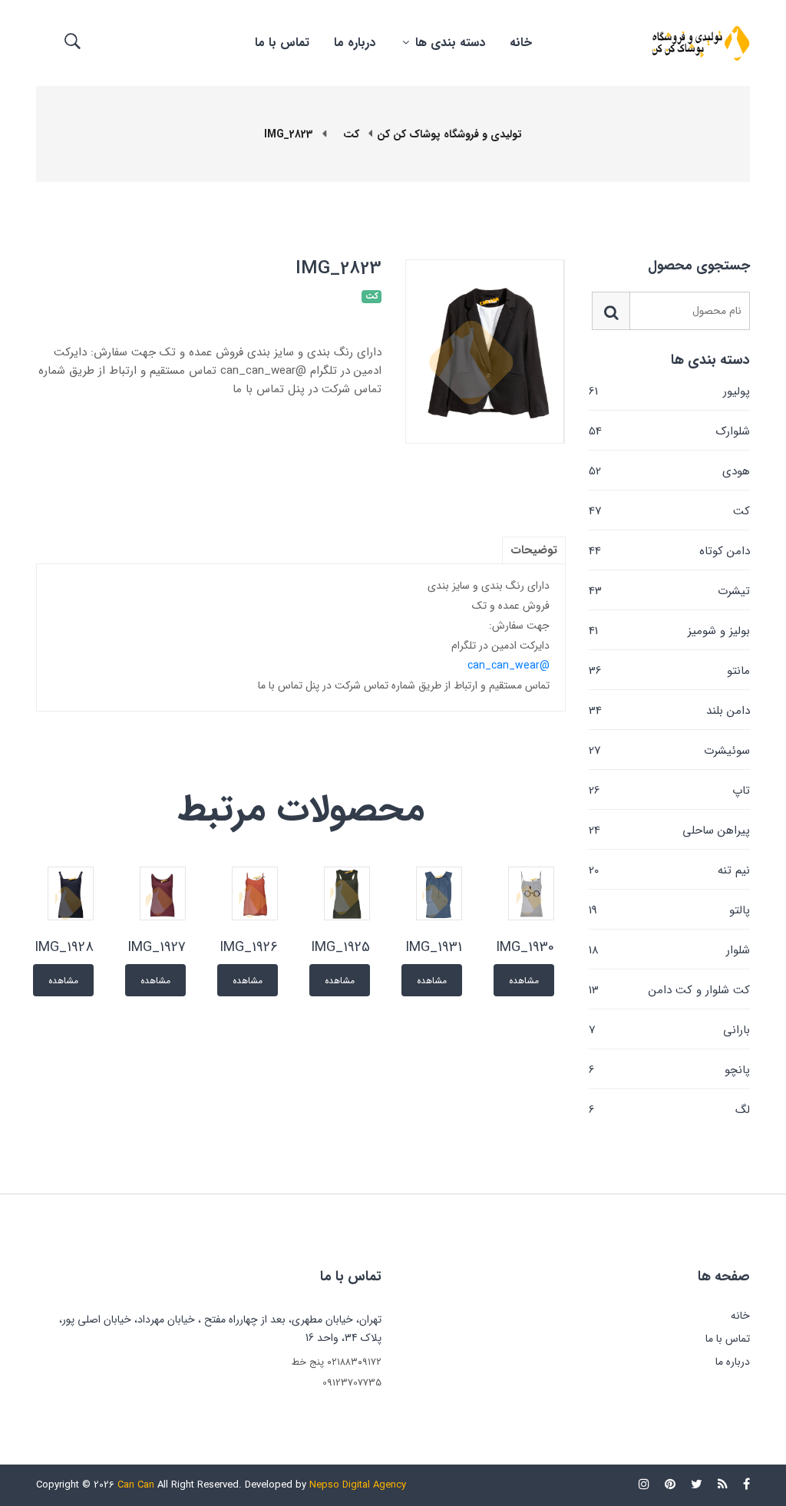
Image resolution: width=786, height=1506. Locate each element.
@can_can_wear (508, 665)
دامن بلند (669, 711)
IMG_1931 (433, 947)
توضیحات (533, 550)
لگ (669, 1109)
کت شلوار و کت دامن (669, 990)
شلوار (669, 950)
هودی (669, 471)
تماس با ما (282, 42)
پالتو (669, 910)
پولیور (669, 391)
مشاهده (524, 980)
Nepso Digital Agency (357, 1485)
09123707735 (351, 1383)
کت (669, 511)
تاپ (669, 790)
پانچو (669, 1070)
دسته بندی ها (448, 42)
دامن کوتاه (669, 551)
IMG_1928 (64, 947)
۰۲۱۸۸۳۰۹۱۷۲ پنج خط (336, 1362)
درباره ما (354, 42)
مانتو (669, 671)
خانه (521, 42)
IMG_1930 (525, 947)
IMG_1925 (340, 947)
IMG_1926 (249, 947)
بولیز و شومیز (669, 631)
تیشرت (669, 591)
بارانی (669, 1030)
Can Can (135, 1485)
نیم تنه (669, 870)
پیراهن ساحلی (669, 830)
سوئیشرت (669, 750)
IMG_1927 (156, 947)
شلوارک (669, 431)
